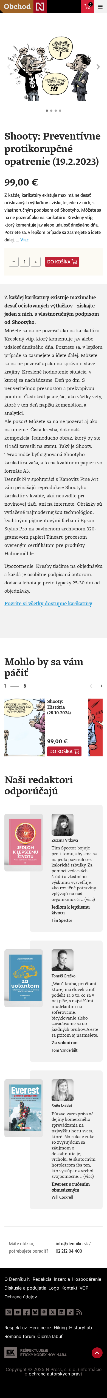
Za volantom (65, 1043)
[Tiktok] (70, 1312)
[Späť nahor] (97, 1352)
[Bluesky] (35, 1312)
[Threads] (44, 1312)
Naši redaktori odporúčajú (38, 785)
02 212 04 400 (69, 1251)
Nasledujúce (98, 67)
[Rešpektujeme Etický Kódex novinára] (35, 1352)
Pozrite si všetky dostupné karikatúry (48, 603)
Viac (24, 240)
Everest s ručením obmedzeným (71, 1187)
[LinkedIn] (61, 1312)
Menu (100, 6)
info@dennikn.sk (72, 1244)
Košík (90, 4)
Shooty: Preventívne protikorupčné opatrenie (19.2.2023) (47, 111)
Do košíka (59, 262)
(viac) (90, 899)
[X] (52, 1312)
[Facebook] (26, 1312)
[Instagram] (8, 1312)
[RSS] (79, 1312)
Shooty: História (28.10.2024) (59, 707)
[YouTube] (17, 1312)
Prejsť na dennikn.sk (74, 6)
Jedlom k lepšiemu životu (71, 910)
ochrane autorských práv (55, 1374)
